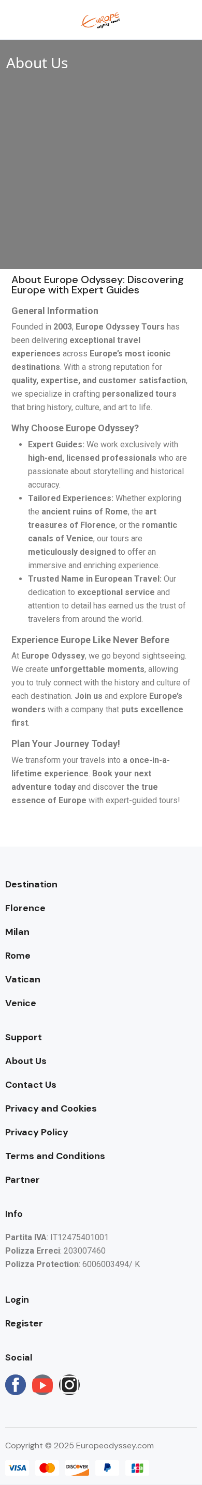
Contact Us (30, 1084)
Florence (25, 908)
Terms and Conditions (55, 1156)
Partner (22, 1180)
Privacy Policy (36, 1132)
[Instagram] (69, 1384)
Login (17, 1299)
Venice (20, 1003)
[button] (157, 20)
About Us (26, 1061)
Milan (17, 932)
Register (24, 1323)
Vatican (22, 979)
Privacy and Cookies (51, 1108)
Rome (18, 955)
